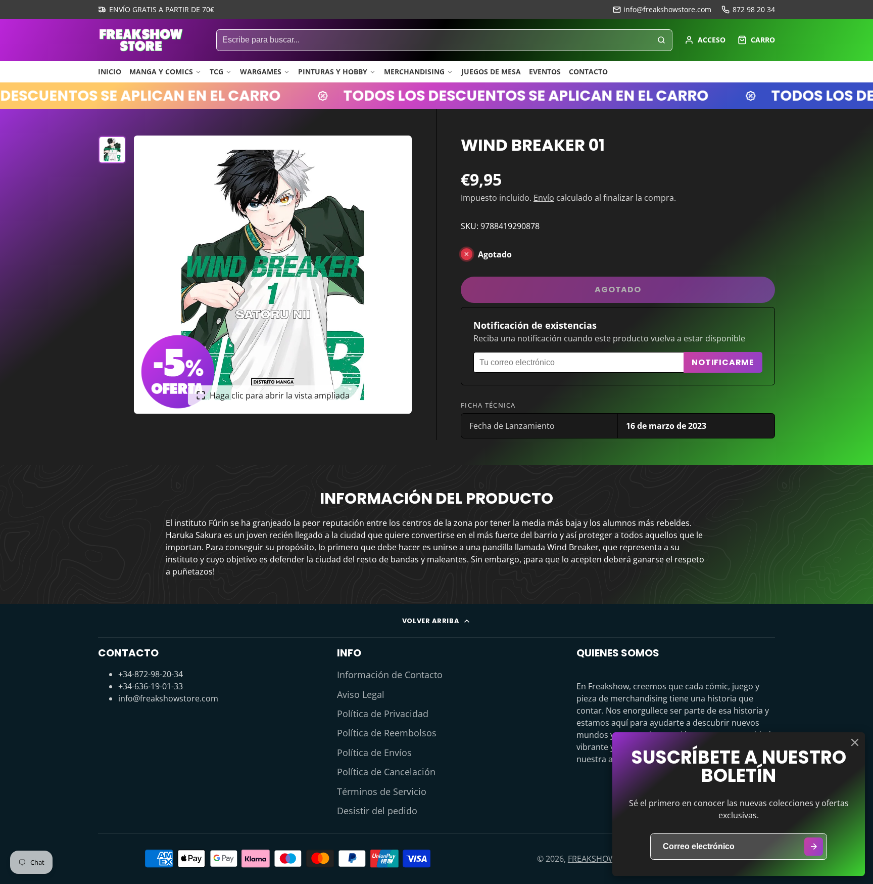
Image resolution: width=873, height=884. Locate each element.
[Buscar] (661, 40)
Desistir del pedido (377, 811)
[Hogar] (141, 40)
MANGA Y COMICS (161, 71)
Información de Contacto (390, 675)
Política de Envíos (374, 752)
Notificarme (723, 362)
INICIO (109, 71)
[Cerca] (855, 742)
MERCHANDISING (414, 71)
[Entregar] (813, 846)
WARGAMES (260, 71)
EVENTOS (545, 71)
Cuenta (705, 40)
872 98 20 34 (754, 9)
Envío (544, 197)
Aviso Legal (360, 694)
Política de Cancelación (386, 772)
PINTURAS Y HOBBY (332, 71)
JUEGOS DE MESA (491, 71)
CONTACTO (588, 71)
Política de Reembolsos (387, 733)
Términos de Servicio (381, 791)
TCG (216, 71)
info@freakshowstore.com (667, 9)
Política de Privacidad (382, 714)
